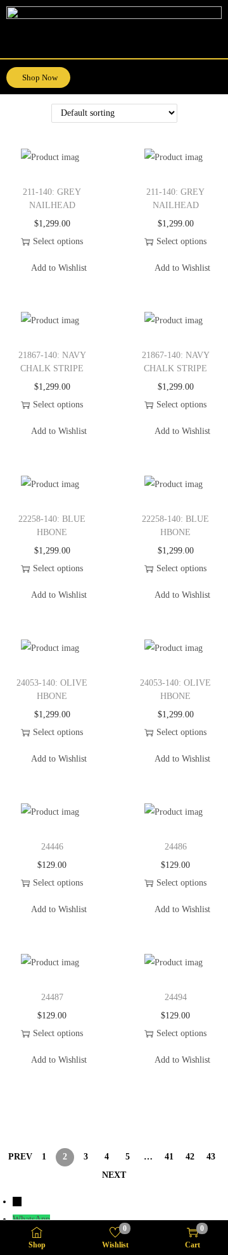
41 (169, 1156)
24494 (176, 997)
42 (190, 1156)
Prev (20, 1156)
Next (114, 1175)
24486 (176, 846)
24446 (52, 846)
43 (210, 1156)
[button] (217, 73)
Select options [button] (58, 241)
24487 (52, 997)
